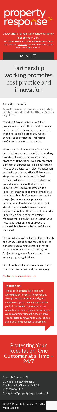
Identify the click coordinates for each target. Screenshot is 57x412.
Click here (22, 44)
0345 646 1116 (14, 389)
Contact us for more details (17, 276)
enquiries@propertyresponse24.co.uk (27, 393)
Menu (26, 56)
